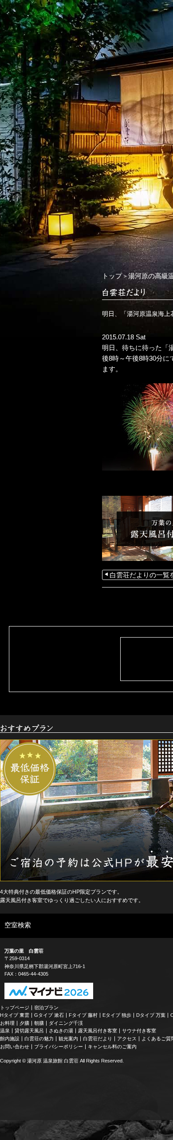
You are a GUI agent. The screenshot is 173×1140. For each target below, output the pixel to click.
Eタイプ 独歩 (116, 1015)
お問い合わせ (14, 1046)
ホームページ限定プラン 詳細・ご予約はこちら (44, 269)
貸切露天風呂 (29, 1030)
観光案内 (68, 1038)
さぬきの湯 (61, 1030)
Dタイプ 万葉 (150, 1015)
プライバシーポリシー (58, 1046)
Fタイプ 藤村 (83, 1015)
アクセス (127, 1038)
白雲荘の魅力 (39, 1038)
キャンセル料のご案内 (112, 1046)
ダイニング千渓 (66, 1023)
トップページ (14, 1007)
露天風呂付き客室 (97, 1030)
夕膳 (24, 1023)
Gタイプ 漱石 (49, 1015)
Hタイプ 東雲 (14, 1015)
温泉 (5, 1030)
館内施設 (10, 1038)
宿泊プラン (46, 1007)
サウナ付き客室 (139, 1030)
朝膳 (39, 1023)
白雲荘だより (97, 1038)
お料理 (7, 1023)
